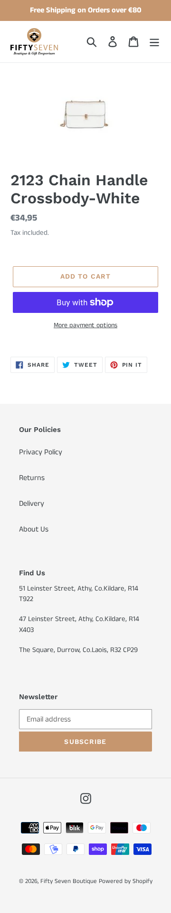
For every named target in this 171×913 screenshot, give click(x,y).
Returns (32, 477)
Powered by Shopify (125, 881)
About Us (33, 529)
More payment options (85, 325)
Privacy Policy (40, 452)
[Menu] (154, 41)
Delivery (31, 503)
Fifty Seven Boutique (68, 881)
